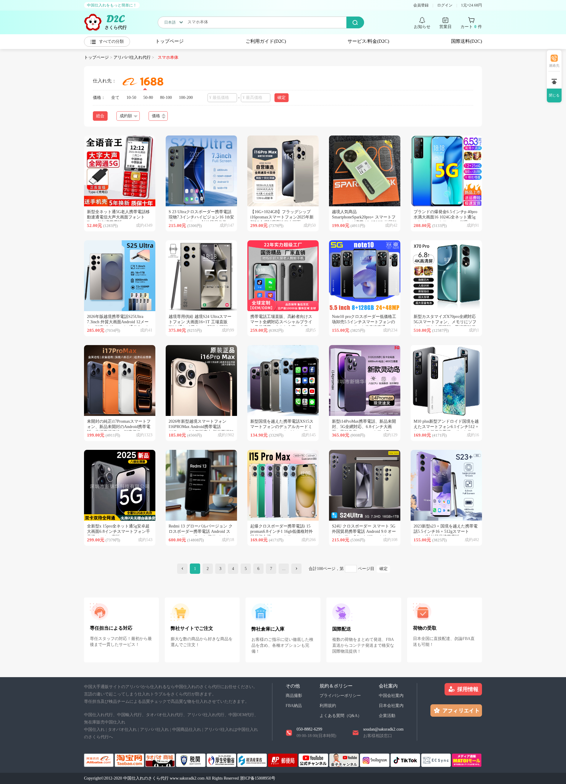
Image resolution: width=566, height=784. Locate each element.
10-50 (131, 97)
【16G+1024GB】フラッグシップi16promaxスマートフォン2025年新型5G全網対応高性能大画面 (282, 217)
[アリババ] (99, 759)
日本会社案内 (391, 705)
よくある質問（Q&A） (341, 715)
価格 (156, 116)
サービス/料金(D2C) (368, 41)
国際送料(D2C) (466, 41)
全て (115, 97)
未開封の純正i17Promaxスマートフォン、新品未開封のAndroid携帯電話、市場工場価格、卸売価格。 (119, 426)
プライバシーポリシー (340, 695)
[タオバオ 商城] (160, 759)
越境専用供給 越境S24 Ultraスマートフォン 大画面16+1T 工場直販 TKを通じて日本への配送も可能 (200, 321)
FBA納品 (294, 705)
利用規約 (328, 705)
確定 (383, 568)
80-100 (166, 97)
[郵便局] (283, 759)
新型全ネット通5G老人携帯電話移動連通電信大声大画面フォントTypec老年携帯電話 (118, 217)
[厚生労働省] (222, 759)
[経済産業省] (252, 759)
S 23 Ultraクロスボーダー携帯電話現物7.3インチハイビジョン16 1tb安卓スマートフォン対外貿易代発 (201, 217)
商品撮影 (294, 695)
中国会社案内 (391, 695)
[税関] (191, 759)
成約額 (126, 116)
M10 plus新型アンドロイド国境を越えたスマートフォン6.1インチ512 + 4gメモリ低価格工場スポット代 (446, 426)
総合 (100, 116)
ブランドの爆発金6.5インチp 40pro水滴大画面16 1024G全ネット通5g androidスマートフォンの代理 (445, 217)
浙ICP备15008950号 (257, 778)
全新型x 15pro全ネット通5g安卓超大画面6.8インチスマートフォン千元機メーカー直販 (118, 531)
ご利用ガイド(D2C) (266, 41)
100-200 (186, 97)
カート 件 (471, 26)
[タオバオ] (130, 759)
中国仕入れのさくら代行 (146, 778)
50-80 (148, 97)
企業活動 (387, 715)
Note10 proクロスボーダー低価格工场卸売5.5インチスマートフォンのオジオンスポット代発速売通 (364, 321)
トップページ (169, 41)
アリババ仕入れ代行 (132, 57)
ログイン (445, 5)
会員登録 (421, 5)
